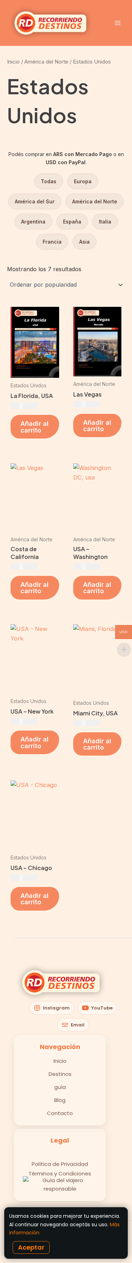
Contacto (60, 1113)
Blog (59, 1100)
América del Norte (46, 61)
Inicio (13, 61)
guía (60, 1087)
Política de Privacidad (60, 1164)
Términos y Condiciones (60, 1173)
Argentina (33, 222)
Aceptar (31, 1247)
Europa (83, 181)
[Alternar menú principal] (117, 23)
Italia (105, 222)
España (72, 222)
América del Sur (35, 201)
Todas (48, 181)
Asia (84, 242)
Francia (52, 242)
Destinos (60, 1074)
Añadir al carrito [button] (34, 426)
